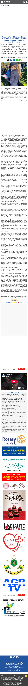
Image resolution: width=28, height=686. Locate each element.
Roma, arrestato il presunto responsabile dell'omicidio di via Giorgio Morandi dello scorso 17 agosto (14, 426)
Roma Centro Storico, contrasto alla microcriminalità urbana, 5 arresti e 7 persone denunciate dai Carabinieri (13, 407)
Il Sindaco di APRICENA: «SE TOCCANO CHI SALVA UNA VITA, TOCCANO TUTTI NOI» (13, 399)
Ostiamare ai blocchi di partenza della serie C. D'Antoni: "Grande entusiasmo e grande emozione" (13, 430)
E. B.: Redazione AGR (10, 57)
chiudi (8, 682)
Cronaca (7, 5)
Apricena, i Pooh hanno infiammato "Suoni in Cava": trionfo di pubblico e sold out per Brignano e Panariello (14, 422)
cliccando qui (4, 680)
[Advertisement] (14, 21)
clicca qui (19, 684)
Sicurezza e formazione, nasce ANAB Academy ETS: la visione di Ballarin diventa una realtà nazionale (13, 418)
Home (2, 5)
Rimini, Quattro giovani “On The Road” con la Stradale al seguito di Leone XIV (13, 410)
